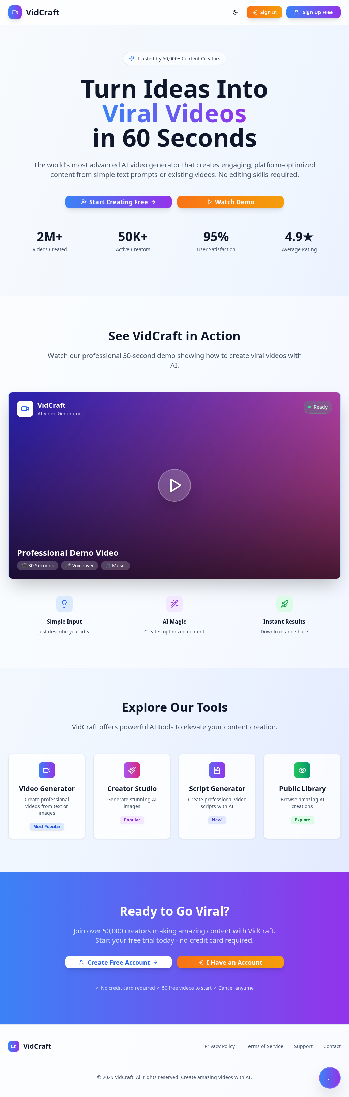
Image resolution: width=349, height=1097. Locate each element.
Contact (332, 1046)
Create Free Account (119, 962)
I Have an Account (234, 962)
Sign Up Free (318, 12)
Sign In (268, 12)
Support (303, 1046)
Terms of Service (264, 1046)
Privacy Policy (219, 1046)
